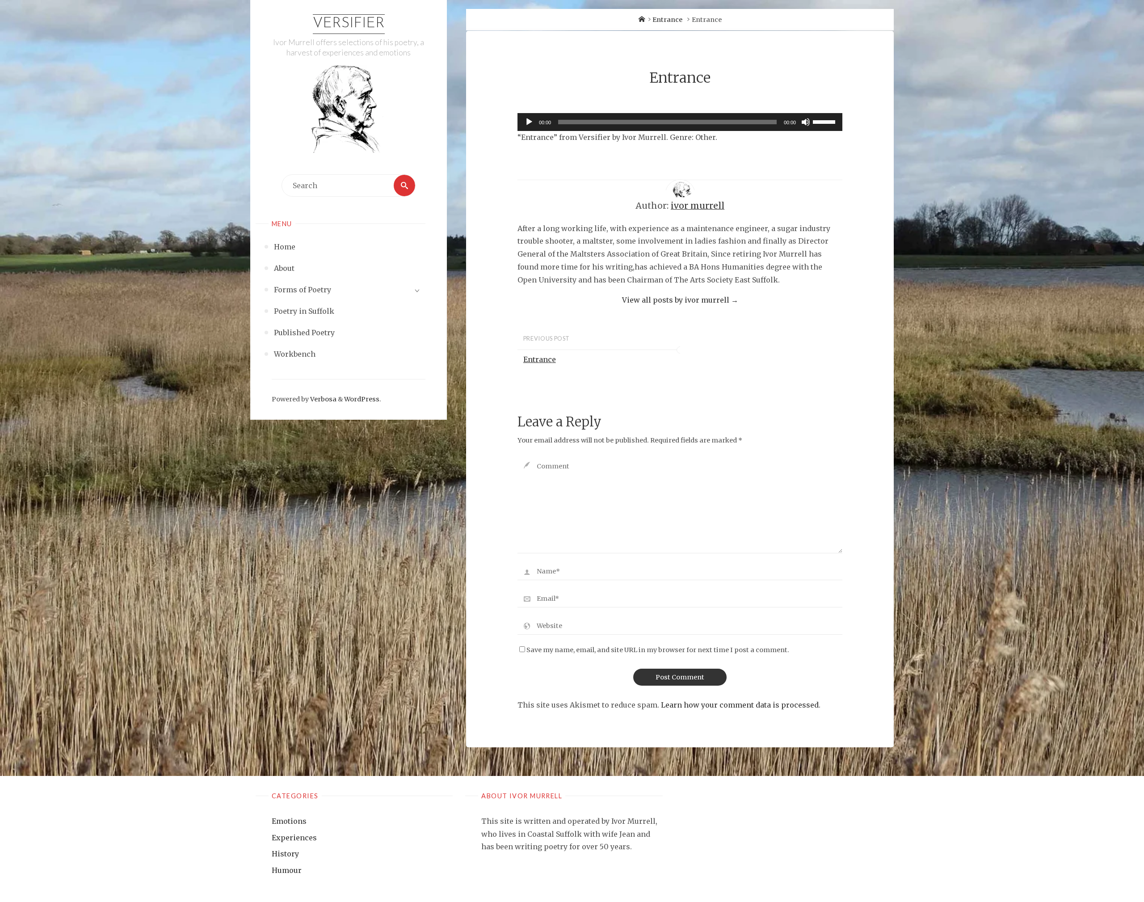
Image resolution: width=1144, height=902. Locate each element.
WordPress (361, 399)
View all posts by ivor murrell (680, 299)
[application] (679, 122)
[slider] (825, 121)
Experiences (294, 837)
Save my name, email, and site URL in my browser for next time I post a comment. (657, 650)
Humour (287, 870)
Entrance (667, 20)
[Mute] (805, 122)
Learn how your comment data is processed (740, 704)
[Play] (529, 122)
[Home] (642, 20)
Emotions (289, 821)
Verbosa (322, 399)
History (285, 853)
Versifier (349, 24)
